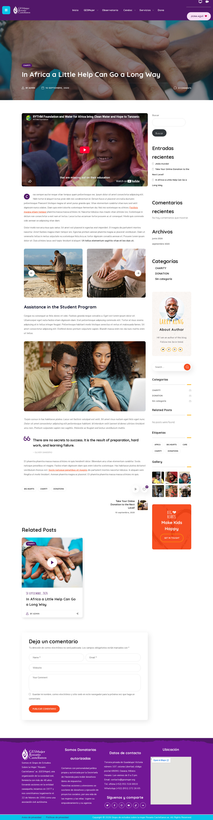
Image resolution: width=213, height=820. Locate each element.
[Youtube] (129, 805)
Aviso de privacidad (31, 817)
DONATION (162, 273)
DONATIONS (58, 489)
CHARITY (26, 65)
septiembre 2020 (161, 244)
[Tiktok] (136, 805)
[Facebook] (114, 805)
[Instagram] (121, 805)
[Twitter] (107, 805)
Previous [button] (31, 273)
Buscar (155, 115)
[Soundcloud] (143, 805)
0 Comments (184, 88)
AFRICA (158, 445)
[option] (53, 273)
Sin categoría (163, 279)
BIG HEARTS (29, 489)
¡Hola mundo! (162, 163)
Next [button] (138, 273)
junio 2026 (157, 238)
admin (32, 88)
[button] (199, 16)
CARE (185, 445)
